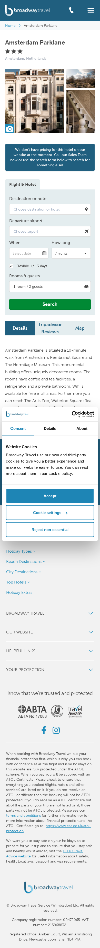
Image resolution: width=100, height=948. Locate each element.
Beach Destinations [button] (24, 561)
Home (10, 25)
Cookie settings (47, 512)
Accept (50, 495)
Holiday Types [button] (19, 551)
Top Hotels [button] (16, 582)
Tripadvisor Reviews (50, 328)
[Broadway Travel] (27, 10)
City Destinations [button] (21, 572)
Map (80, 328)
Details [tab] (50, 428)
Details (20, 328)
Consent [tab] (18, 428)
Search (50, 304)
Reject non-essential (50, 529)
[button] (91, 10)
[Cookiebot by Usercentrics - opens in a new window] (72, 414)
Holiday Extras (19, 592)
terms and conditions (23, 815)
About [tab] (82, 428)
